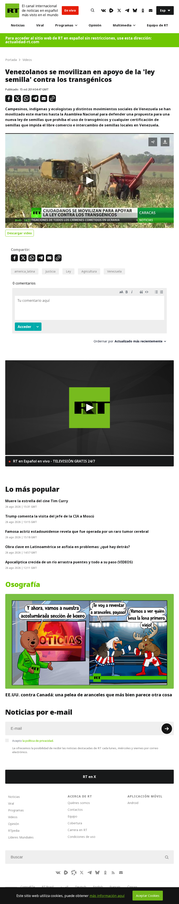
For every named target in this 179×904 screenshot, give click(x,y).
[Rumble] (111, 10)
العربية (64, 887)
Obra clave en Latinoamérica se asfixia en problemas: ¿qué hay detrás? (67, 546)
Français (115, 887)
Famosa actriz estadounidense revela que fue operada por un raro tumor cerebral (77, 531)
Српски (132, 887)
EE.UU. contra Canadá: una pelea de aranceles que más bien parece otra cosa (88, 695)
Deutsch (80, 887)
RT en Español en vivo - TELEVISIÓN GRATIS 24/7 (53, 461)
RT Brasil (47, 887)
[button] (89, 180)
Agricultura (89, 271)
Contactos (75, 809)
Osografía (22, 584)
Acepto (33, 741)
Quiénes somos (79, 802)
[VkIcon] (103, 10)
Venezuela (114, 271)
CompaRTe (28, 887)
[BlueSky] (134, 10)
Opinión (95, 25)
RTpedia (13, 830)
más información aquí (107, 895)
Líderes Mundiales (21, 837)
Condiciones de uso (81, 836)
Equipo (72, 816)
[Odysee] (73, 872)
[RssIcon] (113, 872)
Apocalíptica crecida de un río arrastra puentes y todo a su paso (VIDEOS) (69, 562)
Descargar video (19, 233)
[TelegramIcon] (127, 10)
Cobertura (75, 823)
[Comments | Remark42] (89, 317)
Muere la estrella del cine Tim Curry (36, 501)
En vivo (70, 10)
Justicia (50, 271)
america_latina (24, 271)
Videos (12, 817)
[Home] (12, 10)
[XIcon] (119, 10)
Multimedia (122, 25)
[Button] (92, 10)
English (98, 887)
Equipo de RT (157, 25)
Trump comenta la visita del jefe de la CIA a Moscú (49, 516)
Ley (68, 271)
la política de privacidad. (38, 740)
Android (132, 802)
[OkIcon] (142, 10)
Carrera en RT (77, 830)
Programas (64, 25)
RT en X (89, 776)
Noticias (18, 25)
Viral (40, 25)
